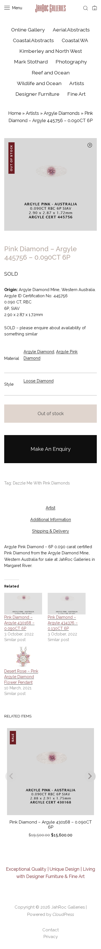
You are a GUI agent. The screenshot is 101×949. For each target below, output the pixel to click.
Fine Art (76, 94)
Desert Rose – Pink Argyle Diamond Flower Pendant (21, 677)
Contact (50, 929)
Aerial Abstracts (71, 30)
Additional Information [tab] (50, 519)
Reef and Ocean (51, 73)
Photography (71, 62)
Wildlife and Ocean (39, 83)
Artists (76, 83)
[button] (90, 145)
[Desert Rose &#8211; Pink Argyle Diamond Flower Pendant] (23, 657)
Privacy (50, 936)
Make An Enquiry (51, 449)
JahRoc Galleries (68, 907)
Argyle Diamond (39, 351)
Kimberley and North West (50, 51)
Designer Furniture (37, 94)
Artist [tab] (50, 507)
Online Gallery (28, 30)
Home (14, 113)
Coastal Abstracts (33, 40)
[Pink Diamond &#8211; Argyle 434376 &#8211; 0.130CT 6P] (67, 603)
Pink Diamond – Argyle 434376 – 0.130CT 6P (63, 623)
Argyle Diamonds (62, 113)
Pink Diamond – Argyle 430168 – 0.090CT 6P (19, 623)
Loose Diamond (39, 380)
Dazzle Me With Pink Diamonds (41, 483)
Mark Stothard (31, 62)
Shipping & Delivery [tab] (50, 531)
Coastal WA (75, 40)
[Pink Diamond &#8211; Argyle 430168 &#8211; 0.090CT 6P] (23, 603)
